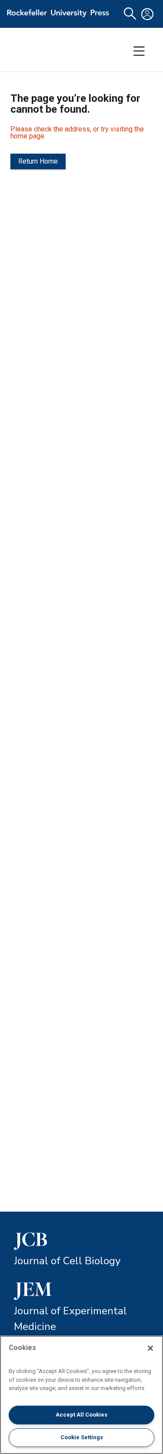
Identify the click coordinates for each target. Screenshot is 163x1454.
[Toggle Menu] (139, 51)
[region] (81, 1395)
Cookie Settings (81, 1437)
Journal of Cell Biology (67, 1261)
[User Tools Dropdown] (147, 14)
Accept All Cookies (81, 1414)
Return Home (38, 161)
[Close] (150, 1348)
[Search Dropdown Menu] (130, 13)
